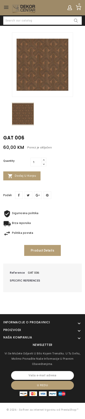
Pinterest (47, 195)
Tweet (28, 195)
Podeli (19, 195)
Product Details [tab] (42, 250)
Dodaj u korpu (22, 176)
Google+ (38, 195)
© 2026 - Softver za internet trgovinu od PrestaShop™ (42, 409)
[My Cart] (78, 7)
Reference (17, 272)
